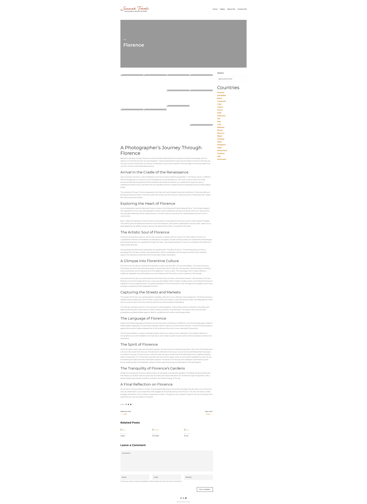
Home (215, 9)
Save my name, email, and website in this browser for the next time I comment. (152, 481)
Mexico (220, 130)
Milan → (209, 414)
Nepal (219, 136)
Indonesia (221, 116)
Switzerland (222, 150)
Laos (219, 124)
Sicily (186, 436)
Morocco (220, 133)
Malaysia (220, 127)
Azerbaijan (221, 95)
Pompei (155, 436)
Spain (219, 148)
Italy (124, 39)
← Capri (124, 414)
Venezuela (221, 159)
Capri (122, 436)
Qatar (219, 142)
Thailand (221, 153)
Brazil (219, 98)
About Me (231, 9)
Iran (218, 119)
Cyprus (220, 107)
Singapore (221, 145)
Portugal (220, 139)
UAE (218, 156)
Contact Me (242, 9)
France (220, 110)
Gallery (222, 9)
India (219, 113)
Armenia (220, 92)
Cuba (219, 104)
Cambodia (221, 101)
